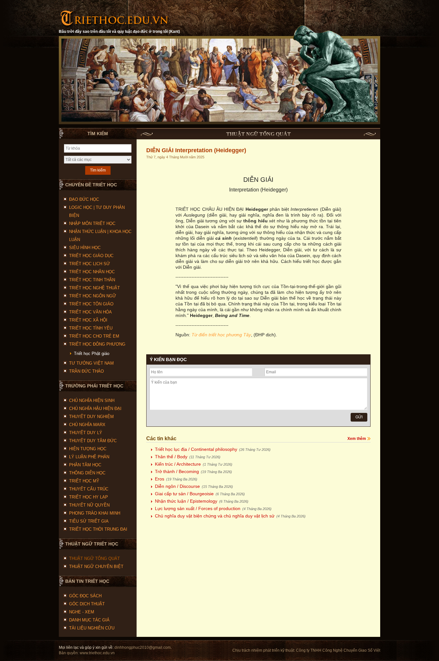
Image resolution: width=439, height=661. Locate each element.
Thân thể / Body (187, 456)
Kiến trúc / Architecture (193, 464)
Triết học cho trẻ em (94, 336)
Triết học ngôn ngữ (92, 295)
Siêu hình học (85, 247)
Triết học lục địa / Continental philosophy (213, 449)
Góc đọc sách (85, 595)
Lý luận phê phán (89, 456)
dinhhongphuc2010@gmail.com (142, 647)
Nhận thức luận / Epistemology (201, 501)
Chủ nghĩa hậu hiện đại (95, 408)
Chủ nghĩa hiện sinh (91, 400)
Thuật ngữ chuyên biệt (96, 566)
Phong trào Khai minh (94, 513)
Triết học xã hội (88, 320)
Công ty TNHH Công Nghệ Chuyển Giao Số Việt (338, 650)
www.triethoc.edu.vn (97, 653)
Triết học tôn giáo (91, 304)
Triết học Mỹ (84, 481)
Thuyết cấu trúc (88, 489)
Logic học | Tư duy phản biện (97, 211)
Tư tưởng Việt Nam (91, 363)
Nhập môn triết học (92, 223)
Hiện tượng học (87, 448)
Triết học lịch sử (89, 263)
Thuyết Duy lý (85, 432)
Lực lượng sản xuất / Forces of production (213, 508)
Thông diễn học (87, 472)
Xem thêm (356, 438)
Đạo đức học (84, 199)
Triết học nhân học (92, 271)
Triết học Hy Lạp (88, 497)
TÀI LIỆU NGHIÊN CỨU (91, 628)
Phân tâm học (85, 464)
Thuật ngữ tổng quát (94, 558)
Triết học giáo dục (91, 255)
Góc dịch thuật (87, 603)
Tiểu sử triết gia (89, 521)
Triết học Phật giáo (91, 353)
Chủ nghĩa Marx (87, 424)
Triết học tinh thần (92, 279)
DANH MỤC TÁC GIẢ (89, 620)
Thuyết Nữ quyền (89, 505)
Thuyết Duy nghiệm (91, 416)
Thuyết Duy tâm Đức (93, 440)
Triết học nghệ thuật (94, 287)
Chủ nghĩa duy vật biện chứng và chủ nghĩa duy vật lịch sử (230, 515)
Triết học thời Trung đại (98, 529)
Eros (176, 478)
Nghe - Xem (81, 612)
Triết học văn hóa (90, 312)
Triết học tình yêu (90, 328)
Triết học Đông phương (97, 344)
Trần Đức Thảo (86, 371)
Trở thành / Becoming (193, 471)
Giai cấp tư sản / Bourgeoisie (200, 493)
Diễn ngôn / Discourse (194, 486)
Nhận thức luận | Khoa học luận (100, 235)
